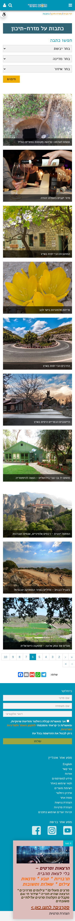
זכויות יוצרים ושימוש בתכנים (55, 812)
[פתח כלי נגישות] (3, 14)
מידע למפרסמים (62, 778)
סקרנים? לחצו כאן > (50, 907)
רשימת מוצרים (63, 788)
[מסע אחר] (37, 5)
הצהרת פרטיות (63, 807)
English (67, 764)
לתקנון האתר (27, 725)
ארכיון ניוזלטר (64, 792)
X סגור (68, 843)
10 (5, 657)
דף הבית (67, 13)
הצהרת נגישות (63, 802)
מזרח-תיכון (56, 13)
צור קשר (67, 768)
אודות (68, 773)
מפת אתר (66, 797)
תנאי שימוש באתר (61, 783)
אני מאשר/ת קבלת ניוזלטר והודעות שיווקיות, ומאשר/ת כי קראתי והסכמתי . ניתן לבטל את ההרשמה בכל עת (39, 727)
